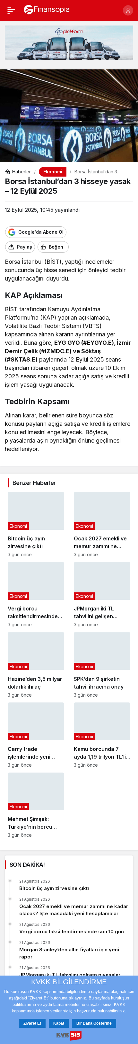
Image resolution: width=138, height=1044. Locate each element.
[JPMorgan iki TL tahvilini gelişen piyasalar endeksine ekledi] (102, 594)
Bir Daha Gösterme (94, 1023)
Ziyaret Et (32, 1023)
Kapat (58, 1023)
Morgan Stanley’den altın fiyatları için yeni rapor (69, 953)
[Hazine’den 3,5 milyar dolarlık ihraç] (36, 664)
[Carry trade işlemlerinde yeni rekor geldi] (36, 735)
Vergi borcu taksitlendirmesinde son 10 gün (71, 931)
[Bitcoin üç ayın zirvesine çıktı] (36, 524)
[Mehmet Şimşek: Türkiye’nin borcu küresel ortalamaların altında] (36, 805)
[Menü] (11, 10)
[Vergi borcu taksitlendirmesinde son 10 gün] (36, 594)
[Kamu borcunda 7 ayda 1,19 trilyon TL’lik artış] (102, 735)
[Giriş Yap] (128, 10)
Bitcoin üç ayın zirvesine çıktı (54, 888)
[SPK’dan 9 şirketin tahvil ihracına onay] (102, 664)
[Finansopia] (47, 9)
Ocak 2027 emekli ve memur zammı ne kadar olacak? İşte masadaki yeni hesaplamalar (73, 909)
